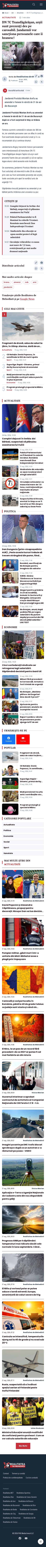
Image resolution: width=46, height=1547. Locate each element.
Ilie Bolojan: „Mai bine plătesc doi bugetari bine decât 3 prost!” (30, 694)
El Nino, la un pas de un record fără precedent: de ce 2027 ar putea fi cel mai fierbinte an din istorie (21, 1052)
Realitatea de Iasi (9, 1501)
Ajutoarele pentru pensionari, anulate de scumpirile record (31, 707)
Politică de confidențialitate (13, 1478)
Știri (13, 13)
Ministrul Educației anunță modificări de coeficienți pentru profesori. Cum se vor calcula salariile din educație (23, 1435)
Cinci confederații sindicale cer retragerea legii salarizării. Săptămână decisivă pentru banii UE (22, 668)
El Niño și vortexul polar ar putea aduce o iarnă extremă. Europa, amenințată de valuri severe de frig (21, 1291)
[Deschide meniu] (41, 5)
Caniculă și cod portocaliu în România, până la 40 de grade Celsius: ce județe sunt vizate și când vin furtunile (23, 1005)
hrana (6, 282)
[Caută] (33, 5)
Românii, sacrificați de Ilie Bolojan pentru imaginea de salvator (31, 566)
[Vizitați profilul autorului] (4, 79)
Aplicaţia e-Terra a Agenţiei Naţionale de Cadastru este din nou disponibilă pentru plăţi (23, 1195)
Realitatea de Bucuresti (11, 1505)
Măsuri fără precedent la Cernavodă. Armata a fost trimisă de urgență (31, 682)
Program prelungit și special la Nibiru (25, 387)
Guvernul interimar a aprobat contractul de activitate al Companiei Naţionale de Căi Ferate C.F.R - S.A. (23, 1100)
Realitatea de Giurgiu (26, 1514)
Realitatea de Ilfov (29, 1505)
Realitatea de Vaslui (10, 1522)
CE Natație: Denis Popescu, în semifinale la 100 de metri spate (22, 355)
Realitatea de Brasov (26, 1501)
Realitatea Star (8, 1497)
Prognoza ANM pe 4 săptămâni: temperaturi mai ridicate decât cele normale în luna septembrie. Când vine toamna (21, 1245)
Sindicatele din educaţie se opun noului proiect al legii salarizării (23, 234)
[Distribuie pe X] (41, 81)
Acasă (6, 13)
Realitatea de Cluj (9, 1514)
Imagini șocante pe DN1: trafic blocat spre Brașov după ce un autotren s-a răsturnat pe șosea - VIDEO (22, 1147)
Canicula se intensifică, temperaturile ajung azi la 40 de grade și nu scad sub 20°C (23, 1339)
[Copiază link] (36, 76)
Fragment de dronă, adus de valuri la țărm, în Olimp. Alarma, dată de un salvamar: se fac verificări (22, 346)
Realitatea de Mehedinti (29, 76)
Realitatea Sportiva (23, 1493)
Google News (27, 298)
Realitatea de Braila (10, 1510)
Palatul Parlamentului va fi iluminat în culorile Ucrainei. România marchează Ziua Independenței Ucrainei (24, 222)
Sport (9, 360)
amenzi (17, 282)
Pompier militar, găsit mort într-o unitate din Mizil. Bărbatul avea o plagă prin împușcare (20, 956)
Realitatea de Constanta (28, 1510)
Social (9, 390)
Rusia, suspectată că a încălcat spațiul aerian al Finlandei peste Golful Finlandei (19, 1387)
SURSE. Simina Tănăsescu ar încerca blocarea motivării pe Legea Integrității (31, 580)
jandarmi (8, 287)
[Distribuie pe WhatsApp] (36, 81)
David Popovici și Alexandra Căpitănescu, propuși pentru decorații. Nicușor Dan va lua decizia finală (22, 909)
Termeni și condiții (18, 1473)
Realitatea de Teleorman (12, 1518)
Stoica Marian (38, 1093)
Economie (11, 383)
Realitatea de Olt (29, 1518)
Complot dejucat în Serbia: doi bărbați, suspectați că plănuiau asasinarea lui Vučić (25, 209)
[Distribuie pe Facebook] (41, 76)
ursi (34, 282)
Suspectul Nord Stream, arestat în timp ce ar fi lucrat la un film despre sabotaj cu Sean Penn (31, 502)
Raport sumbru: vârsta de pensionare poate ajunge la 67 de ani (31, 719)
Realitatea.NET (8, 1493)
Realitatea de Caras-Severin (27, 1497)
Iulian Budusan (37, 1428)
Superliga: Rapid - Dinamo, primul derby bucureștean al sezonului (23, 365)
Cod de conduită (32, 1478)
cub (26, 282)
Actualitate (20, 13)
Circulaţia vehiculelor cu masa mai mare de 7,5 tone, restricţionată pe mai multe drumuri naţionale (24, 246)
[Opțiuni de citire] (40, 1541)
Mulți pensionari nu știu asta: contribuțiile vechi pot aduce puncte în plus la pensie (25, 377)
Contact (6, 1473)
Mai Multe (23, 1446)
